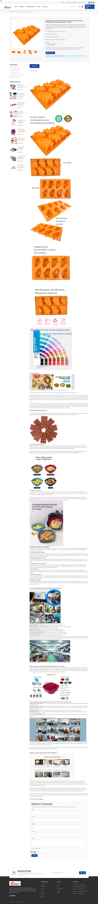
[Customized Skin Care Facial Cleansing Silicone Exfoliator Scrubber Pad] (13, 140)
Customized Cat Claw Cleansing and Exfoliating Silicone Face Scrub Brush (21, 121)
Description (34, 66)
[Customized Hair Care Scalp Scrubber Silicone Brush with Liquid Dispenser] (13, 158)
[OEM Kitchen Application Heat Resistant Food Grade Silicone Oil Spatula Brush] (13, 87)
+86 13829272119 (85, 891)
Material (42, 888)
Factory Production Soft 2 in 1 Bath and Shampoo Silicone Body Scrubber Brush (21, 94)
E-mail (33, 816)
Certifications (43, 886)
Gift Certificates (60, 888)
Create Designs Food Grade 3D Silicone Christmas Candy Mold (22, 11)
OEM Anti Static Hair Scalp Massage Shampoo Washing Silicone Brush (21, 166)
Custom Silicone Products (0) (15, 76)
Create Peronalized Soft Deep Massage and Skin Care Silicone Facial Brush (21, 130)
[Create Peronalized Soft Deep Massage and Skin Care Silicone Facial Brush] (13, 131)
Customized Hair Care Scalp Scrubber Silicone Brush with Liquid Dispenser (21, 157)
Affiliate (58, 890)
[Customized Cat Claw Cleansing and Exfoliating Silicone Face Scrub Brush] (13, 122)
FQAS (42, 890)
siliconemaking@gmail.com (82, 2)
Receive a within (88, 7)
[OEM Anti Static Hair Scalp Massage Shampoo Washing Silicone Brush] (13, 167)
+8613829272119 (69, 2)
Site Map (42, 896)
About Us (42, 884)
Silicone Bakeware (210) (14, 67)
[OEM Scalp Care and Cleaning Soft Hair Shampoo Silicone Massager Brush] (13, 104)
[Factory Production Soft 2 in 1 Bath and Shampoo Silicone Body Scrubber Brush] (13, 95)
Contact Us (45, 6)
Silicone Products (30, 6)
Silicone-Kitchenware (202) (15, 69)
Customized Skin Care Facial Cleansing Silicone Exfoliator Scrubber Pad (21, 139)
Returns (42, 894)
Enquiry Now (51, 52)
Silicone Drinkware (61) (14, 72)
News (38, 6)
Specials (58, 892)
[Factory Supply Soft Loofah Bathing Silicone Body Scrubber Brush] (13, 149)
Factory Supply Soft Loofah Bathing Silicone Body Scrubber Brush (21, 148)
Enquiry (33, 838)
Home (15, 6)
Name (33, 809)
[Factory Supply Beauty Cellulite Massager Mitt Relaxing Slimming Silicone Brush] (13, 113)
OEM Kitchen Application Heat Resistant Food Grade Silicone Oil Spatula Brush (21, 86)
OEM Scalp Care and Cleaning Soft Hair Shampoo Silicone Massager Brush (21, 103)
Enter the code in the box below (36, 848)
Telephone (34, 823)
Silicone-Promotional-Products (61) (16, 74)
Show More (20, 89)
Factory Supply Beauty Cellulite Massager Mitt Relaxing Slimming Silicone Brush (20, 112)
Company (21, 6)
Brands (58, 884)
